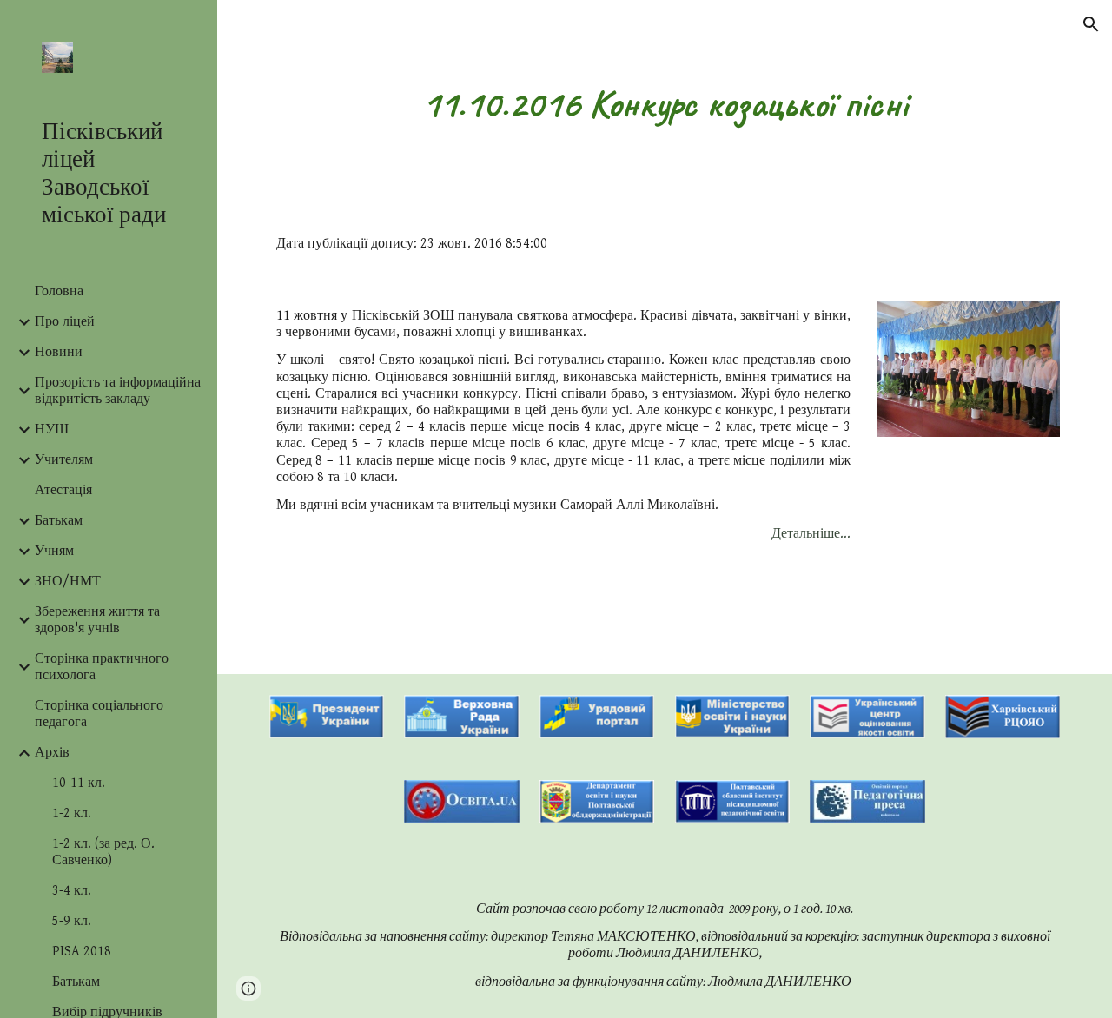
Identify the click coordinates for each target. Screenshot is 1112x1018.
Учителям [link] (64, 460)
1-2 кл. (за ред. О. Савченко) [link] (103, 852)
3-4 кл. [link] (71, 890)
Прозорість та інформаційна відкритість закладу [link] (118, 390)
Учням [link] (54, 551)
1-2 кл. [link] (71, 813)
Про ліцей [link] (65, 322)
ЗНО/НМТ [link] (68, 581)
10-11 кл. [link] (78, 783)
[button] (1091, 24)
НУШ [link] (52, 429)
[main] (665, 103)
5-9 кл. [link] (71, 921)
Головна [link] (59, 291)
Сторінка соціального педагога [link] (99, 713)
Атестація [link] (63, 490)
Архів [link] (52, 752)
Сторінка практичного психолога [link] (102, 667)
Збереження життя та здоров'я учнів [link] (97, 620)
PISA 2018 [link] (81, 951)
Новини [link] (59, 352)
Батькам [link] (59, 520)
